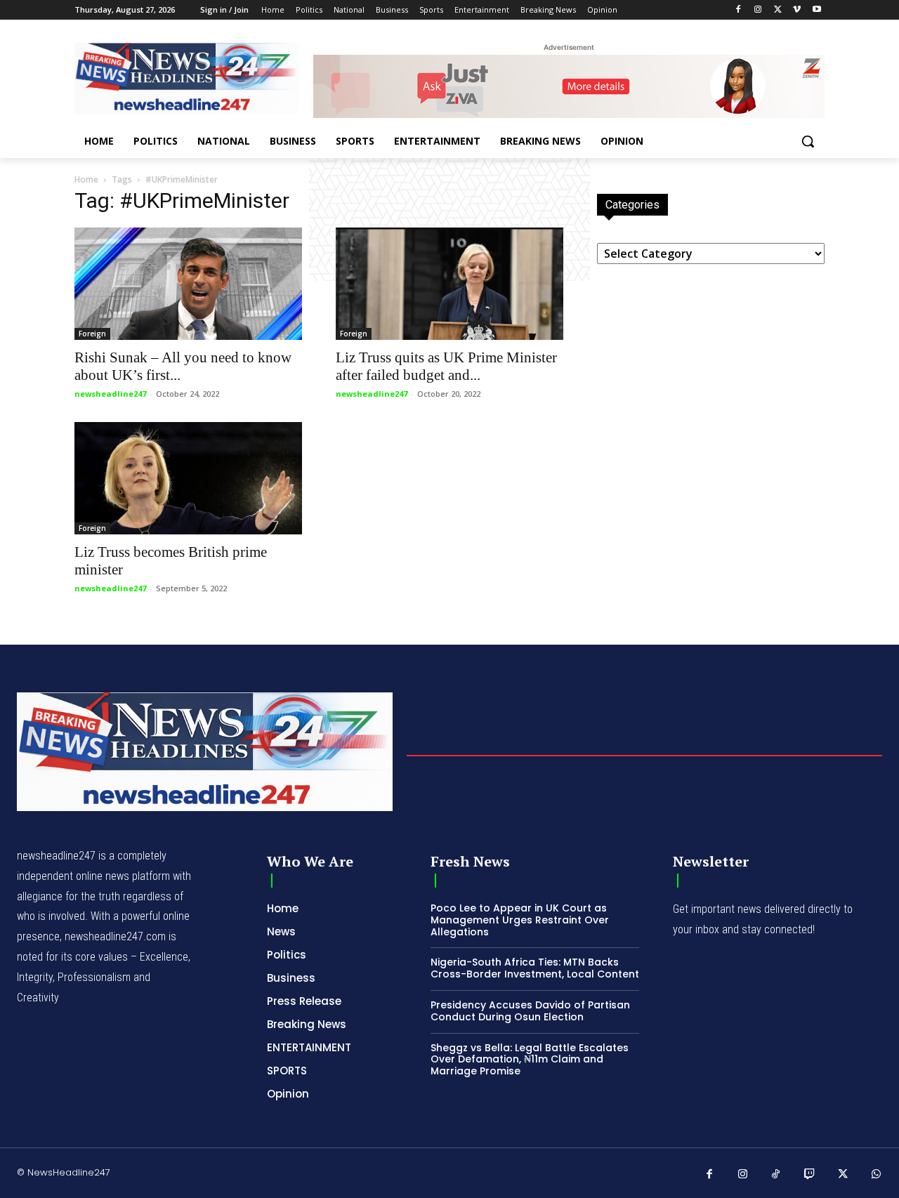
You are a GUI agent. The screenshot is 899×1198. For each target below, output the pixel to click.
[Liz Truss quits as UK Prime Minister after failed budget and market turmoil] (449, 284)
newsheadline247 (110, 393)
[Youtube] (816, 10)
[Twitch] (809, 1174)
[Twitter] (778, 10)
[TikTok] (776, 1174)
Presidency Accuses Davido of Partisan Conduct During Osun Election (530, 1011)
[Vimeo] (797, 10)
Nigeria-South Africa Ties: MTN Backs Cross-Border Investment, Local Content (535, 968)
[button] (808, 141)
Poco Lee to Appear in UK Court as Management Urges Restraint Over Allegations (520, 920)
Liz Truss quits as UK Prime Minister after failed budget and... (446, 366)
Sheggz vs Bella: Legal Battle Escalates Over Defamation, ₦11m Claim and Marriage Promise (530, 1060)
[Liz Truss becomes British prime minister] (188, 478)
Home (86, 179)
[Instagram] (758, 10)
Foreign (92, 333)
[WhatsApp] (876, 1174)
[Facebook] (738, 10)
